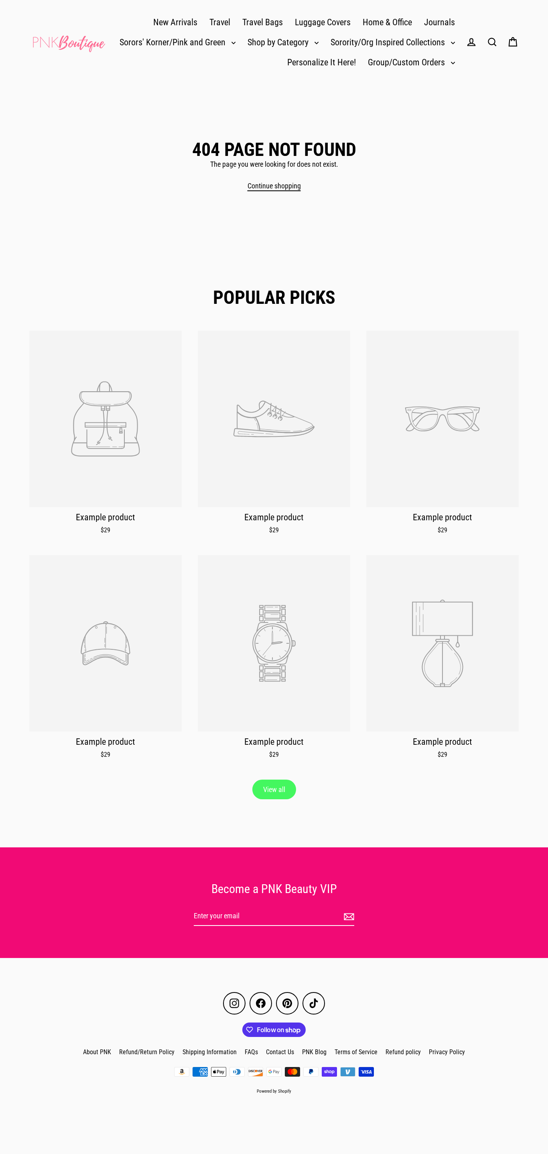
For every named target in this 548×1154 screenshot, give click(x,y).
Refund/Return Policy (147, 1052)
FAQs (251, 1052)
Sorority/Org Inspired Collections (389, 42)
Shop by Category (279, 42)
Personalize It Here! (321, 62)
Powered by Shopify (274, 1091)
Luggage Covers (323, 22)
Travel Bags (262, 22)
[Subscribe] (347, 916)
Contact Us (280, 1052)
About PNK (97, 1052)
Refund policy (403, 1052)
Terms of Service (356, 1052)
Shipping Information (210, 1052)
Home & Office (387, 22)
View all (274, 789)
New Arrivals (175, 22)
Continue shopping (274, 186)
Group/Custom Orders (407, 62)
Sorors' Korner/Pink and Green (173, 42)
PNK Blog (314, 1052)
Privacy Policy (447, 1052)
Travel (219, 22)
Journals (439, 22)
